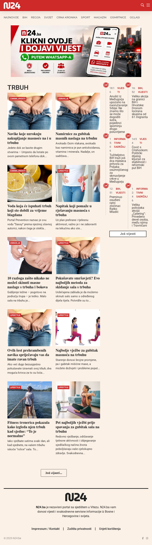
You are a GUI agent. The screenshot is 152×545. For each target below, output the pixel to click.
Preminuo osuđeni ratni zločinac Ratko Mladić (116, 204)
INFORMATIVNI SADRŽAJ (119, 142)
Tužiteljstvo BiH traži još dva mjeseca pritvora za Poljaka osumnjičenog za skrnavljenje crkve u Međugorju (119, 168)
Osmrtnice (118, 17)
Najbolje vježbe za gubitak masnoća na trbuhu (77, 352)
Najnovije (11, 17)
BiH (24, 17)
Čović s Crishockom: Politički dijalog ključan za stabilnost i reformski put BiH (140, 157)
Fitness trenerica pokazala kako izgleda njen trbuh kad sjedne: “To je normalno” (28, 429)
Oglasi (135, 17)
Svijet (48, 17)
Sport (85, 17)
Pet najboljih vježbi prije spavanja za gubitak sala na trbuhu (77, 427)
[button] (54, 473)
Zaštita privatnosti (79, 529)
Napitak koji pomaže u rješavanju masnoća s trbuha (74, 210)
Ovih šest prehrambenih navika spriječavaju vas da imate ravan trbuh (28, 355)
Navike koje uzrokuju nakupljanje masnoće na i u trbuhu (29, 138)
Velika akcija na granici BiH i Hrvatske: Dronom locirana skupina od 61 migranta (140, 107)
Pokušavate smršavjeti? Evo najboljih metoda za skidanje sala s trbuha (78, 282)
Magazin (100, 17)
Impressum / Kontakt (46, 529)
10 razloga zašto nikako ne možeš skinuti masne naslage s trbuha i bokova (28, 282)
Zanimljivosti (17, 99)
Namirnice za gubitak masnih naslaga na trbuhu (76, 136)
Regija (35, 17)
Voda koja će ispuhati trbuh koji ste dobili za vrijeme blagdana (29, 210)
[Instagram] (147, 538)
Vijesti (143, 91)
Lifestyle (63, 171)
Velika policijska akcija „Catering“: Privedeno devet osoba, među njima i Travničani (140, 215)
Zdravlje (63, 99)
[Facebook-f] (143, 538)
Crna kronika (67, 17)
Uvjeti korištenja (110, 529)
